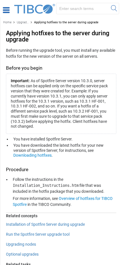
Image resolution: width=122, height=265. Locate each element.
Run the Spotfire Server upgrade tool (38, 234)
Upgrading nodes (21, 244)
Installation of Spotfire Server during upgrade (45, 224)
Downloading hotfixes (32, 155)
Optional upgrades (22, 254)
